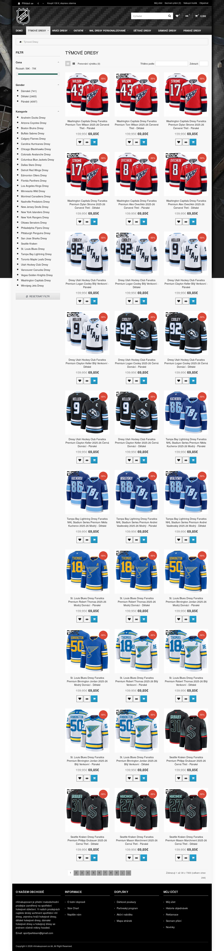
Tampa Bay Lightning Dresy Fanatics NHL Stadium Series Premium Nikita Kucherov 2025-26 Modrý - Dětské (87, 522)
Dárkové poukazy (126, 902)
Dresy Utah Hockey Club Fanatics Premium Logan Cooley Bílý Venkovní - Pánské (87, 283)
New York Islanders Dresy (35, 212)
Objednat (204, 3)
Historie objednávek (177, 908)
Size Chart (73, 908)
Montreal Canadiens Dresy (36, 196)
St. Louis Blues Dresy (33, 249)
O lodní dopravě (76, 902)
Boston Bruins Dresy (32, 128)
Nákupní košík (190, 3)
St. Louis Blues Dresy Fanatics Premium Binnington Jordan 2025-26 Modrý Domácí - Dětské (87, 681)
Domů (19, 30)
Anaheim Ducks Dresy (33, 117)
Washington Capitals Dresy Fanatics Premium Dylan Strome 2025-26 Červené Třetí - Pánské (186, 124)
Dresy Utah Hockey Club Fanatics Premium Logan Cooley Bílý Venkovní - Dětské (136, 283)
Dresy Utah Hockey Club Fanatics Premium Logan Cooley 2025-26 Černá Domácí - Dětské (186, 363)
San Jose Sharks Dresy (34, 238)
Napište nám (74, 914)
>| (128, 872)
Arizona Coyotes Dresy (33, 123)
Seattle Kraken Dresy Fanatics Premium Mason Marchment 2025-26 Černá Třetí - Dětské (186, 840)
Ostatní (78, 30)
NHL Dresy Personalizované (107, 30)
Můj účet (158, 3)
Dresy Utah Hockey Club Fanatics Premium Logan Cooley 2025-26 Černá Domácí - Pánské (137, 363)
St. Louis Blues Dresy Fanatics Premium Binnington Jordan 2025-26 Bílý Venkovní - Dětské (136, 760)
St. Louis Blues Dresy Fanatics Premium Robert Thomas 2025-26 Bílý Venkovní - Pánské (136, 681)
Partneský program (127, 908)
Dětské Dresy (142, 30)
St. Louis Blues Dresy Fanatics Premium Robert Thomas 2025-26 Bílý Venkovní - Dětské (186, 681)
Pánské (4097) (29, 101)
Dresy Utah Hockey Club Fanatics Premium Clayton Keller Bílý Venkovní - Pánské (186, 283)
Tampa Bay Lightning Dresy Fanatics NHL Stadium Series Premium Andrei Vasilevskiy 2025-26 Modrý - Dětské (186, 522)
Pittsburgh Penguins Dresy (35, 233)
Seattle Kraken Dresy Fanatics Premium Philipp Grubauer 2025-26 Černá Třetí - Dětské (87, 840)
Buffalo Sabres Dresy (32, 133)
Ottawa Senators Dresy (34, 222)
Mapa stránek (124, 920)
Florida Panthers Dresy (34, 180)
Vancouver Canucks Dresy (35, 270)
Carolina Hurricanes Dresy (35, 144)
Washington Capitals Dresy (36, 280)
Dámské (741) (29, 91)
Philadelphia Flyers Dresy (35, 228)
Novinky (170, 927)
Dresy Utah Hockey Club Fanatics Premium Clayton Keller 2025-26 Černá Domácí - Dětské (137, 442)
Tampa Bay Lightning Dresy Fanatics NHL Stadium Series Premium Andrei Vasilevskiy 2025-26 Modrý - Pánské (136, 522)
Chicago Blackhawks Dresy (36, 149)
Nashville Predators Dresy (35, 201)
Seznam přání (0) (173, 3)
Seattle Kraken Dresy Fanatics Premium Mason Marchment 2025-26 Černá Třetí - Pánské (137, 840)
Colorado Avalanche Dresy (36, 154)
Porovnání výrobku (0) (89, 63)
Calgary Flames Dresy (33, 138)
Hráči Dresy (60, 30)
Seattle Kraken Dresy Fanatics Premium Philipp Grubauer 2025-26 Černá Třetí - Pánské (186, 760)
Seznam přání (173, 920)
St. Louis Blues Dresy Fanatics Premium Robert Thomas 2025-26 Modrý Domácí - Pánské (87, 601)
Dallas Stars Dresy (31, 165)
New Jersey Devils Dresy (34, 207)
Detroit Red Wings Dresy (34, 170)
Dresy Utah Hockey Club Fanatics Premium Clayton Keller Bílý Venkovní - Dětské (87, 363)
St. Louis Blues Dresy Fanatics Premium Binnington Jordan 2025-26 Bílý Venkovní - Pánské (87, 760)
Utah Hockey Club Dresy (34, 264)
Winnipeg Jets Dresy (32, 285)
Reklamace (172, 914)
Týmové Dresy (37, 30)
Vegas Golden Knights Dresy (37, 275)
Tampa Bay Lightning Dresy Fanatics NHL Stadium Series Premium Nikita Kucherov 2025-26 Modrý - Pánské (186, 442)
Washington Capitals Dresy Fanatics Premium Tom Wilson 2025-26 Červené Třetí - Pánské (87, 124)
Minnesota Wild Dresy (33, 191)
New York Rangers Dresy (35, 217)
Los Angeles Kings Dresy (35, 186)
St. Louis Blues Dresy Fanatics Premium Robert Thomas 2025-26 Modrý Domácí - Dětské (137, 601)
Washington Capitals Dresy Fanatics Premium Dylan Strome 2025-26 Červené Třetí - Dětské (87, 204)
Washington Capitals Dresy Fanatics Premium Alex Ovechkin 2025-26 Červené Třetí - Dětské (186, 204)
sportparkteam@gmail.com (38, 933)
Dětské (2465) (29, 96)
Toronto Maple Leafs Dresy (36, 259)
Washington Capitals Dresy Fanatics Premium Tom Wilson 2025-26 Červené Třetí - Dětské (137, 124)
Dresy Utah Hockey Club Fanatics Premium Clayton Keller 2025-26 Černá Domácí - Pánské (87, 442)
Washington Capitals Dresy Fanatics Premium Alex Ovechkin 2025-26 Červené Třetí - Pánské (137, 204)
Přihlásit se (27, 3)
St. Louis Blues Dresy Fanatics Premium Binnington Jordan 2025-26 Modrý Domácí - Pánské (186, 601)
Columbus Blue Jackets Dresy (37, 159)
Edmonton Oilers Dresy (34, 175)
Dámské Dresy (167, 30)
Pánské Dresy (192, 30)
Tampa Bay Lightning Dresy (36, 254)
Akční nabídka (124, 914)
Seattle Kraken (29, 243)
